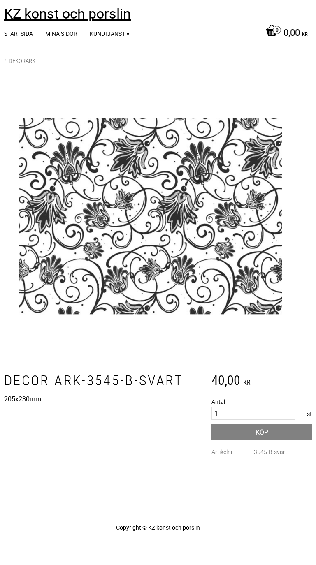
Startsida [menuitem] (18, 33)
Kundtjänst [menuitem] (107, 33)
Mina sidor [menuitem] (61, 33)
